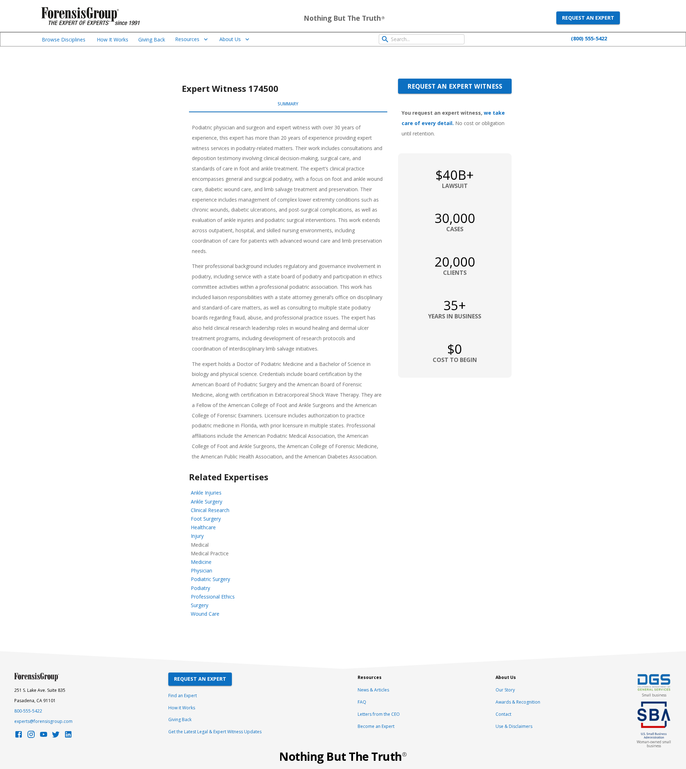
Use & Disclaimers (514, 726)
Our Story (505, 690)
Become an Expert (376, 726)
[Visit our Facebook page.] (18, 736)
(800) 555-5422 (589, 38)
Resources (187, 39)
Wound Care (205, 613)
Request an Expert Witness (454, 86)
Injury (197, 535)
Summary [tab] (288, 104)
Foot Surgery (206, 518)
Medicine (201, 562)
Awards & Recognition (518, 702)
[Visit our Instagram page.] (31, 736)
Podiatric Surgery (210, 579)
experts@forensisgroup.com (43, 721)
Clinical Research (210, 510)
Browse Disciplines (63, 39)
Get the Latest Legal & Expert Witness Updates (215, 732)
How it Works (181, 708)
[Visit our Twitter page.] (55, 736)
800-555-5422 (28, 711)
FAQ (362, 702)
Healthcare (203, 527)
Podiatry (200, 588)
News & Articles (373, 690)
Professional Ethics (213, 596)
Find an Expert (182, 696)
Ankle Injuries (206, 492)
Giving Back (151, 39)
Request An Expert (200, 678)
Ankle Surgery (206, 501)
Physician (201, 570)
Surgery (199, 605)
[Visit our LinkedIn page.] (68, 736)
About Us (230, 39)
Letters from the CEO (379, 714)
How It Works (112, 39)
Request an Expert (588, 17)
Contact (503, 714)
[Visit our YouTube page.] (43, 736)
